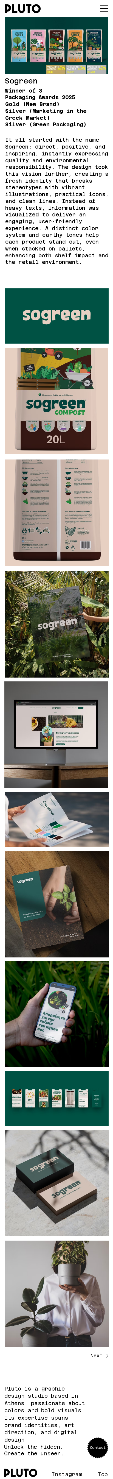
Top (103, 1474)
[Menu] (104, 8)
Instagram (67, 1474)
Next (97, 1355)
